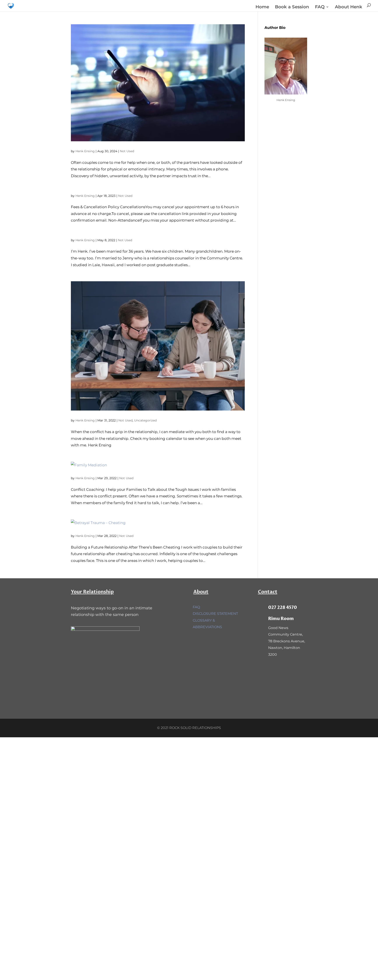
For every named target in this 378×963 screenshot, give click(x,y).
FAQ (320, 7)
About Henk (348, 7)
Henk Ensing (85, 151)
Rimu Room (281, 619)
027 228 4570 (282, 607)
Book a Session (292, 7)
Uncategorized (145, 420)
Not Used (127, 151)
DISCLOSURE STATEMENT (215, 614)
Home (262, 7)
